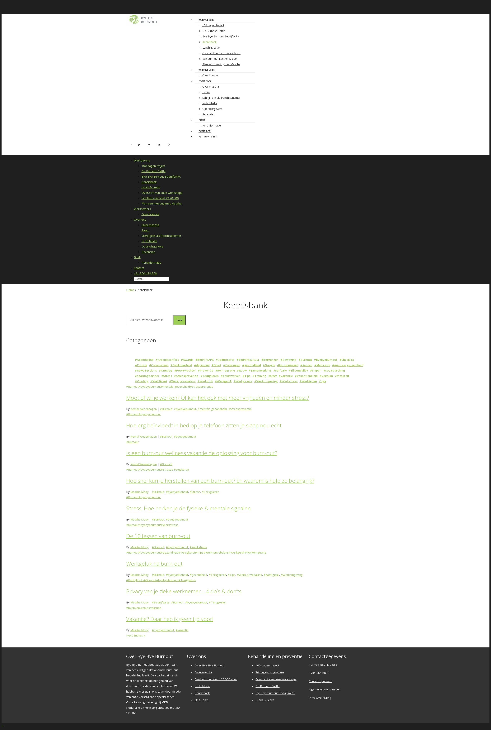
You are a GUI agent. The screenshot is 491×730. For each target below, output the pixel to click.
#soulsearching (334, 370)
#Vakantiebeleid (306, 376)
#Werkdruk (205, 381)
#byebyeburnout (325, 360)
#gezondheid (251, 365)
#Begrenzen (269, 360)
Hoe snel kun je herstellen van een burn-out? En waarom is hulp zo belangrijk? (220, 480)
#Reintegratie (225, 370)
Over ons (205, 81)
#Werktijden (308, 381)
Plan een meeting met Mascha (221, 64)
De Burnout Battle (213, 31)
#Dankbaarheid (181, 365)
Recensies (208, 114)
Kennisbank (209, 42)
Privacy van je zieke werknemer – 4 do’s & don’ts (183, 591)
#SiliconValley (298, 370)
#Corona (141, 365)
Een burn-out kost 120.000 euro (216, 679)
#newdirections (146, 370)
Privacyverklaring (320, 697)
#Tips (246, 376)
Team (206, 92)
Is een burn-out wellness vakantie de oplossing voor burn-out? (201, 453)
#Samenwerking (260, 370)
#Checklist (346, 360)
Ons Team (201, 700)
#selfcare (280, 370)
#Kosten (306, 365)
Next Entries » (135, 635)
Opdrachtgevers (212, 109)
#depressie (202, 365)
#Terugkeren (209, 376)
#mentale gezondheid (347, 365)
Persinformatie (211, 125)
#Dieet (216, 365)
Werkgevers (206, 20)
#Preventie (205, 370)
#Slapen (315, 370)
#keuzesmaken (287, 365)
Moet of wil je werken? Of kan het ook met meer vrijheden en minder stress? (217, 397)
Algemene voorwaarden (324, 689)
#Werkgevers (243, 381)
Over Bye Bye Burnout (210, 665)
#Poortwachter (185, 370)
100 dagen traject (213, 25)
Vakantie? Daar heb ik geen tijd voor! (169, 618)
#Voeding (141, 381)
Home (130, 290)
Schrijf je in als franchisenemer (221, 97)
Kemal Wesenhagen (143, 409)
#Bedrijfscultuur (247, 360)
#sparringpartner (147, 376)
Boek (202, 120)
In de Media (209, 103)
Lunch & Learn (211, 47)
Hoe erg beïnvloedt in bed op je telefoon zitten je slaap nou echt (204, 425)
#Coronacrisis (159, 365)
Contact (139, 268)
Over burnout (150, 214)
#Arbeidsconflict (167, 360)
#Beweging (288, 360)
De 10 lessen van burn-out (158, 536)
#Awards (187, 360)
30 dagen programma (269, 672)
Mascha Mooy (139, 492)
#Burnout (305, 360)
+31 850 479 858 (208, 136)
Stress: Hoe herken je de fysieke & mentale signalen (188, 508)
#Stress (166, 376)
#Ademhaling (144, 360)
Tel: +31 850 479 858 (323, 664)
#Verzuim (326, 376)
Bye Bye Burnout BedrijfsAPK (220, 36)
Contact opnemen (320, 681)
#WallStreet (158, 381)
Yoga (322, 381)
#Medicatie (322, 365)
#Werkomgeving (266, 381)
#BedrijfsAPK (204, 360)
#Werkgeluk (223, 381)
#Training (259, 376)
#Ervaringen (231, 365)
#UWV (272, 376)
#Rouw (242, 370)
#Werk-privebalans (182, 381)
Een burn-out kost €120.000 (219, 58)
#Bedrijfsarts (225, 360)
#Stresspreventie (186, 376)
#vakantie (286, 376)
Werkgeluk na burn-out (154, 563)
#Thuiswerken (231, 376)
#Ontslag (165, 370)
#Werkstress (289, 381)
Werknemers (207, 70)
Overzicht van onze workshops (221, 53)
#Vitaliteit (342, 376)
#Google (269, 365)
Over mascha (210, 86)
